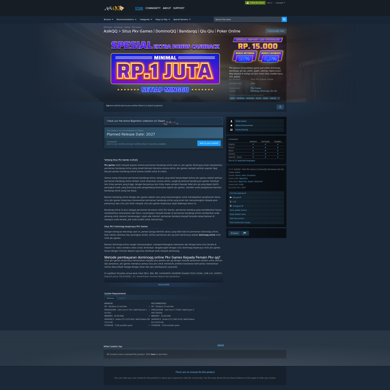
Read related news (238, 214)
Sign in (109, 106)
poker (232, 98)
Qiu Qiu (273, 91)
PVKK (241, 184)
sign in (269, 3)
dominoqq (250, 98)
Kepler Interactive (255, 181)
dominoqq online (207, 234)
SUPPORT (178, 8)
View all (220, 345)
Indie (244, 175)
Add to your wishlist (209, 143)
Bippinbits (243, 178)
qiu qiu (258, 98)
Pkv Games (256, 88)
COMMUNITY (153, 8)
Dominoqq (264, 91)
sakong (273, 98)
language (279, 3)
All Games (108, 27)
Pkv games (109, 165)
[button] (108, 19)
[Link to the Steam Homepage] (115, 10)
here (153, 354)
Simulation (251, 175)
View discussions (237, 218)
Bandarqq (118, 27)
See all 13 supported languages (242, 161)
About (167, 8)
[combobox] (248, 19)
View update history (238, 210)
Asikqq (127, 27)
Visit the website (237, 193)
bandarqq (240, 98)
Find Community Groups (240, 222)
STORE (139, 8)
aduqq (265, 98)
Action (238, 175)
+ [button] (278, 98)
